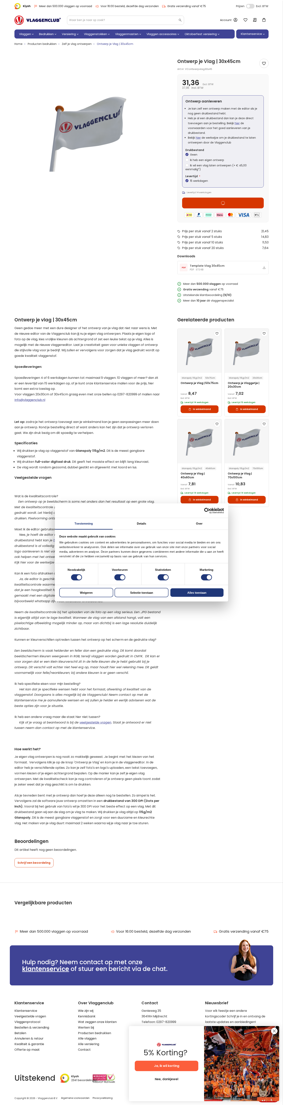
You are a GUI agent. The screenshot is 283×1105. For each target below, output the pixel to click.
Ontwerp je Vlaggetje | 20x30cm (243, 385)
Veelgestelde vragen (30, 1016)
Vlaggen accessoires (162, 34)
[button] (217, 333)
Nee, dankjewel (166, 1079)
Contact (84, 1049)
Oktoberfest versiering (201, 34)
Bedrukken (46, 34)
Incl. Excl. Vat (250, 6)
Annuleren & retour (29, 1038)
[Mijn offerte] (254, 20)
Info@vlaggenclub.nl (29, 400)
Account (226, 20)
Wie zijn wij (85, 1011)
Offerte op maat (27, 1049)
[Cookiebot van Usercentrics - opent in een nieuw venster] (207, 510)
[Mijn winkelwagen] (264, 20)
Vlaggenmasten (126, 34)
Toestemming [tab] (84, 523)
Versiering (69, 34)
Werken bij (86, 1027)
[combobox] (125, 20)
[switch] (119, 578)
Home (18, 44)
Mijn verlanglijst (245, 20)
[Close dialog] (274, 1031)
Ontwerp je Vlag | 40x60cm (193, 475)
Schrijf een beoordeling (34, 863)
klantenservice (45, 968)
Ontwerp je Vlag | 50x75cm (199, 383)
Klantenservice (25, 1011)
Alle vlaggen (87, 1038)
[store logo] (37, 20)
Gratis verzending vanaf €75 (186, 6)
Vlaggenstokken (95, 34)
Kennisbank (86, 1016)
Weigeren (86, 592)
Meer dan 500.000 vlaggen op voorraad (65, 6)
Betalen (20, 1033)
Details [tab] (141, 523)
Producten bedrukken (42, 44)
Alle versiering (88, 1044)
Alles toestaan (196, 592)
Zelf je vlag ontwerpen (77, 44)
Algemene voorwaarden (75, 1098)
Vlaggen (25, 34)
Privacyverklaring (103, 1098)
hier (237, 123)
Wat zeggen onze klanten (97, 1022)
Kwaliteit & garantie (29, 1044)
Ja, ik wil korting (166, 1066)
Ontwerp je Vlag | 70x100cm (240, 475)
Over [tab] (199, 523)
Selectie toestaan (141, 592)
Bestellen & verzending (31, 1027)
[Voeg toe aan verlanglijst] (264, 63)
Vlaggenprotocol (27, 1022)
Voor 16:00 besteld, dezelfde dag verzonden (129, 6)
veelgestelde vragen (95, 722)
